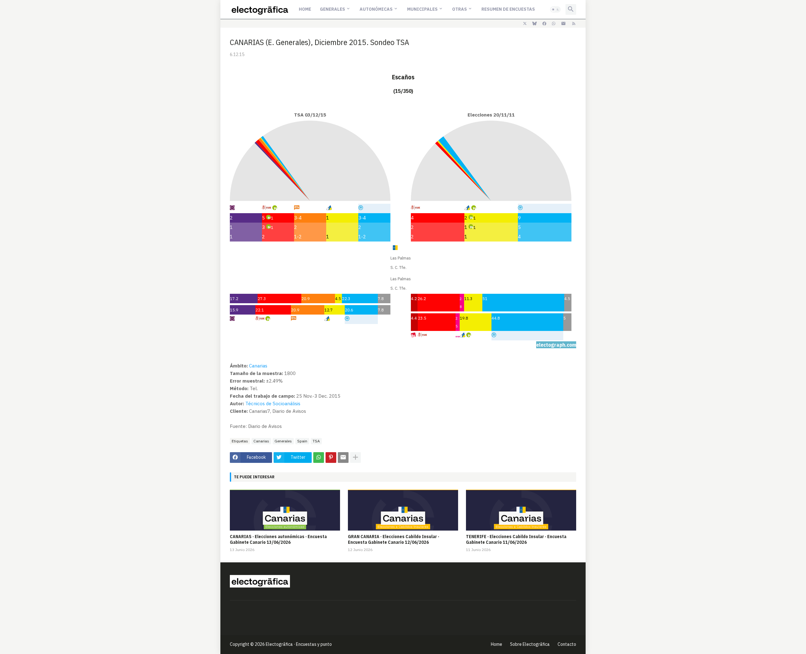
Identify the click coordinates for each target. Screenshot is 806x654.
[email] (563, 23)
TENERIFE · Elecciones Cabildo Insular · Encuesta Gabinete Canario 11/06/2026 (516, 539)
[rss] (573, 23)
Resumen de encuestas (508, 9)
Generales (332, 9)
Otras (459, 9)
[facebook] (544, 23)
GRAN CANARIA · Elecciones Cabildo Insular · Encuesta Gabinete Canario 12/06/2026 (393, 539)
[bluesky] (534, 23)
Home (305, 9)
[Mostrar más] (355, 457)
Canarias (258, 366)
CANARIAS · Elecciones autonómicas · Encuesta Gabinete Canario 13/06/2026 (278, 539)
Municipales (422, 9)
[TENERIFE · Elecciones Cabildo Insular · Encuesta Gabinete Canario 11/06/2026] (521, 510)
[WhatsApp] (318, 457)
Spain (302, 441)
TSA (316, 441)
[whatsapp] (553, 23)
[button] (555, 9)
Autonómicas (376, 9)
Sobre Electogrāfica (530, 644)
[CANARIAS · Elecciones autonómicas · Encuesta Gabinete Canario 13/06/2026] (285, 510)
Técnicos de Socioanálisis (272, 404)
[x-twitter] (525, 23)
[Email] (343, 457)
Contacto (567, 644)
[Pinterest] (331, 457)
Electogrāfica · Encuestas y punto (299, 644)
